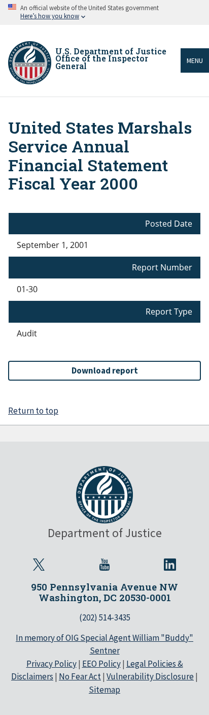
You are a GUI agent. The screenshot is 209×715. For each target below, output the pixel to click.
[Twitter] (39, 564)
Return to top (33, 410)
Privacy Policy (51, 663)
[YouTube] (104, 564)
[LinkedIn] (170, 564)
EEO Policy (101, 663)
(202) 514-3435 (104, 617)
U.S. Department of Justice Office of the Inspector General (110, 58)
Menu (195, 60)
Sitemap (104, 689)
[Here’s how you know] (104, 12)
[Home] (29, 62)
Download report (105, 370)
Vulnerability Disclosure (150, 676)
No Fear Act (80, 676)
